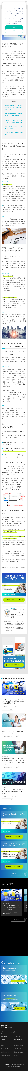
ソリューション (17, 1036)
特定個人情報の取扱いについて (6, 1055)
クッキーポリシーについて (6, 1048)
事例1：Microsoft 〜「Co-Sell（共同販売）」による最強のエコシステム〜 (14, 107)
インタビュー (4, 1039)
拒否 (14, 31)
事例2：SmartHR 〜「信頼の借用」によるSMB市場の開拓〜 (13, 114)
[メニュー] (25, 2)
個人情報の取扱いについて (18, 1045)
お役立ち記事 (4, 1036)
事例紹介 (16, 1032)
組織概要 (2, 1045)
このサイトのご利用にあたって (19, 1048)
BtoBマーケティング (8, 736)
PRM (17, 736)
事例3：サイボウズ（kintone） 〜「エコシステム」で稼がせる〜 (14, 121)
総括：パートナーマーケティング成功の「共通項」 (14, 127)
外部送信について (17, 1055)
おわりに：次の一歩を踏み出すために (14, 133)
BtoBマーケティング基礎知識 (10, 912)
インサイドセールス (8, 913)
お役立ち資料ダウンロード (20, 1039)
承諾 (14, 27)
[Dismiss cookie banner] (22, 5)
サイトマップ (3, 1057)
